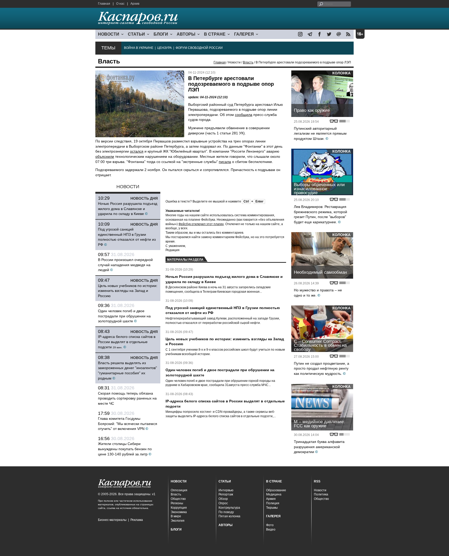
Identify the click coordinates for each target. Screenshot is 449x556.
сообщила (243, 115)
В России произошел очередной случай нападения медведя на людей (125, 265)
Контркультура (229, 507)
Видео (270, 529)
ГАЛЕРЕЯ (244, 34)
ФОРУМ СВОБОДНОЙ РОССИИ (199, 48)
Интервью (226, 490)
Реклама (136, 520)
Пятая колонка (229, 516)
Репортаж (226, 494)
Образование (276, 490)
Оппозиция (179, 490)
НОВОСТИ (108, 34)
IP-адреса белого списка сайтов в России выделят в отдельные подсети (126, 342)
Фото (270, 525)
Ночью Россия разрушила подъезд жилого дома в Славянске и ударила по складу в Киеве (127, 208)
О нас (120, 3)
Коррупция (179, 507)
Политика (321, 494)
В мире (176, 516)
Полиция (272, 503)
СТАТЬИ (136, 34)
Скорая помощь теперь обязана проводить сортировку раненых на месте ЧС (127, 398)
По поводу (226, 512)
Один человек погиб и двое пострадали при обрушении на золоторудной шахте (124, 316)
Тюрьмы (272, 507)
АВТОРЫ (186, 34)
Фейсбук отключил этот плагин (201, 224)
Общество (178, 499)
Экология (177, 520)
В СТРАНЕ (215, 34)
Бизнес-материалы (112, 520)
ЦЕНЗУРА (164, 48)
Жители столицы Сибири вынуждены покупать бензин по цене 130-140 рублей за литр (125, 449)
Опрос (223, 503)
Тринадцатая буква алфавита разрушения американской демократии (319, 447)
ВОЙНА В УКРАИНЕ (138, 48)
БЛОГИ (161, 34)
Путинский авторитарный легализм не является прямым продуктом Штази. (320, 133)
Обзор (223, 499)
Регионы (177, 503)
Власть (248, 62)
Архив (134, 3)
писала (225, 162)
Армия (271, 499)
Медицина (273, 494)
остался (136, 151)
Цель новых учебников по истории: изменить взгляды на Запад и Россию (127, 291)
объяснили (104, 156)
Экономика (179, 512)
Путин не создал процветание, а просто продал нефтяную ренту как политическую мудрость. (321, 368)
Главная (104, 3)
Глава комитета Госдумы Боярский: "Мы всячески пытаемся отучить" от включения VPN (127, 423)
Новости (320, 490)
